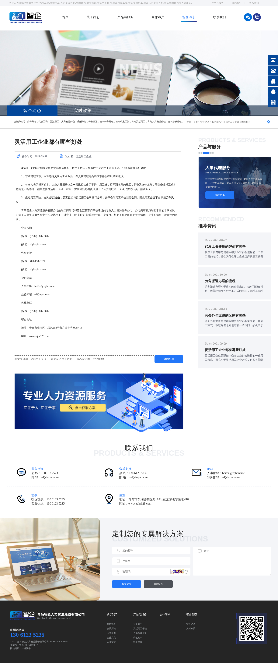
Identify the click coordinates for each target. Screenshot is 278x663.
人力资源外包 (68, 121)
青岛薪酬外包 (175, 121)
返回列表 (169, 359)
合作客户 (157, 17)
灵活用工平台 (140, 628)
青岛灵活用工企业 (61, 359)
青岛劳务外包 (106, 121)
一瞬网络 (26, 648)
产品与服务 (217, 3)
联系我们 (254, 3)
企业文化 (111, 637)
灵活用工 (54, 121)
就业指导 (137, 642)
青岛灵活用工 (138, 121)
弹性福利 (137, 637)
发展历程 (111, 628)
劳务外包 (31, 121)
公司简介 (111, 624)
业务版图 (111, 633)
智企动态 (188, 17)
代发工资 (43, 121)
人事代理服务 (140, 633)
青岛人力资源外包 (157, 121)
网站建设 (14, 648)
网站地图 (236, 3)
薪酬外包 (81, 121)
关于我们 (93, 17)
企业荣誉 (111, 642)
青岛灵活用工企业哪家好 (91, 359)
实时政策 (83, 110)
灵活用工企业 (38, 359)
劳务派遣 (93, 121)
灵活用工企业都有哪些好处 (237, 122)
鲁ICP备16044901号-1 (30, 645)
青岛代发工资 (122, 121)
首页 (65, 17)
